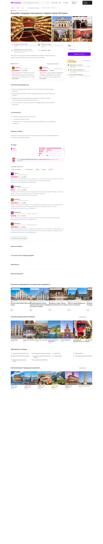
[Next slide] (63, 64)
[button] (31, 29)
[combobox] (36, 2)
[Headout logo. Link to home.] (16, 3)
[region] (21, 294)
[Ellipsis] (25, 8)
